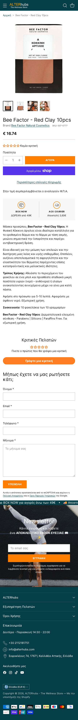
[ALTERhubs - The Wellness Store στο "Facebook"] (5, 673)
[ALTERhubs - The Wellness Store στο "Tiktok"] (16, 673)
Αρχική (7, 15)
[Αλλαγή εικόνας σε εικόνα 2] (20, 106)
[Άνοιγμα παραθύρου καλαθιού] (72, 5)
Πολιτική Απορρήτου (13, 495)
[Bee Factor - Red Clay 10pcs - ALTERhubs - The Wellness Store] (39, 59)
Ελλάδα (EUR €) (17, 687)
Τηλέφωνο (11, 423)
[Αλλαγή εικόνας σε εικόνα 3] (33, 106)
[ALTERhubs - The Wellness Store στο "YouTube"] (22, 673)
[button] (11, 145)
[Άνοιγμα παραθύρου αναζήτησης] (65, 5)
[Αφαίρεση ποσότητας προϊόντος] (6, 160)
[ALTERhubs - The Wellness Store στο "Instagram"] (10, 673)
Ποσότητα (9, 152)
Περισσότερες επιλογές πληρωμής (39, 182)
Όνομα (8, 389)
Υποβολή (15, 484)
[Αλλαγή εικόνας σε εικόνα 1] (8, 106)
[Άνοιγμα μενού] (5, 5)
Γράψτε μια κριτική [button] (39, 361)
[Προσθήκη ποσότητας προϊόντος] (19, 160)
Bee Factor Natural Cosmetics (30, 125)
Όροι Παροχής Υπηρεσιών (43, 495)
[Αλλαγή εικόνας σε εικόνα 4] (45, 106)
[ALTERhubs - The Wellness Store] (18, 5)
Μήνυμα (9, 440)
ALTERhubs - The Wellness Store (44, 693)
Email (7, 406)
